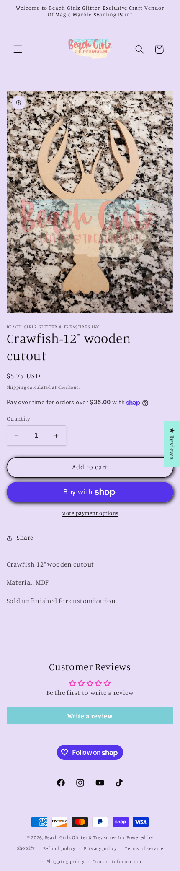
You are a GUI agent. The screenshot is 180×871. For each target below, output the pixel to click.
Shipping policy (66, 861)
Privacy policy (100, 848)
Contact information (117, 861)
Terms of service (144, 848)
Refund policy (59, 848)
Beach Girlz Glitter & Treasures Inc (85, 837)
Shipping (16, 387)
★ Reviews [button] (172, 443)
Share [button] (25, 537)
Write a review (90, 716)
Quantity (18, 418)
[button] (17, 49)
